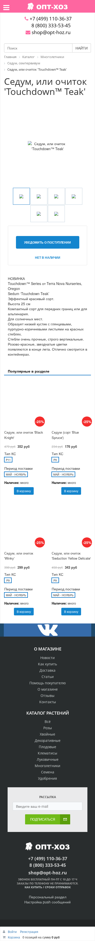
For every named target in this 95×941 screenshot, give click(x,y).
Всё (48, 721)
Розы (47, 727)
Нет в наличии (47, 257)
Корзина (14, 937)
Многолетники (47, 765)
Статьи (48, 676)
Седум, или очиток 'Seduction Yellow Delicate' (71, 556)
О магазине (47, 689)
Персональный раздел (47, 896)
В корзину (24, 491)
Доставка (47, 670)
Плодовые (47, 746)
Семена (47, 772)
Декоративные (48, 740)
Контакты (47, 701)
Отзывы (47, 695)
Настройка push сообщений (47, 901)
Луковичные (48, 759)
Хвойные (47, 734)
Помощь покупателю (47, 683)
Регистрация (29, 931)
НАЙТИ (81, 47)
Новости (47, 657)
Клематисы (47, 753)
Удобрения (47, 778)
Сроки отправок (58, 887)
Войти (12, 931)
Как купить (47, 664)
